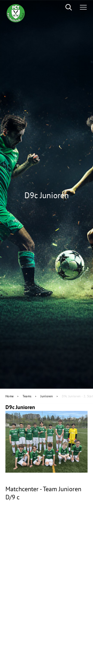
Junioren (46, 396)
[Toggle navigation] (81, 7)
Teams (27, 396)
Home (9, 396)
